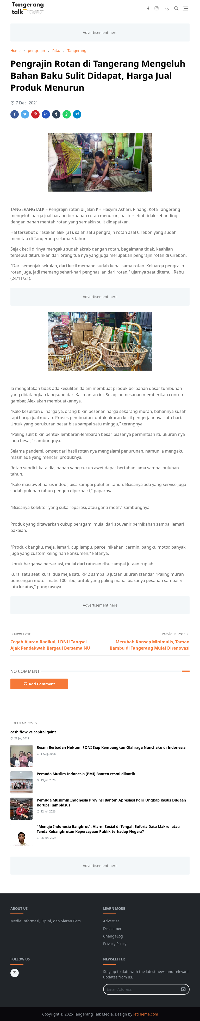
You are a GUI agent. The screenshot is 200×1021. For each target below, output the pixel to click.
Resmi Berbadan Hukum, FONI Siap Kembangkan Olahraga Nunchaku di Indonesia (111, 747)
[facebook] (148, 8)
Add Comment (42, 683)
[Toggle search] (176, 8)
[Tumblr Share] (56, 114)
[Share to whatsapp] (67, 114)
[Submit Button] (183, 989)
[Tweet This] (25, 114)
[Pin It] (35, 114)
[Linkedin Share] (46, 114)
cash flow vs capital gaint (33, 731)
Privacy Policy (114, 943)
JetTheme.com (145, 1014)
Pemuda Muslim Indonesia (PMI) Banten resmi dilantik (86, 773)
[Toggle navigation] (185, 8)
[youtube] (14, 973)
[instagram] (156, 8)
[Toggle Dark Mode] (167, 8)
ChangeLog (113, 936)
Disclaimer (112, 928)
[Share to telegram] (77, 114)
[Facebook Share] (14, 114)
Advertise (111, 920)
